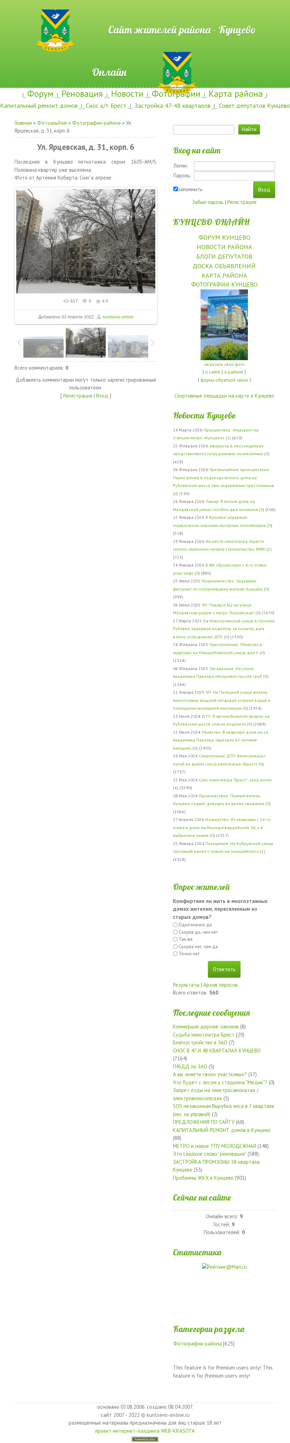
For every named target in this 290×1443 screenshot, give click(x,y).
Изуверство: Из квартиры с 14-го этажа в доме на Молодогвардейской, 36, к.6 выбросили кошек (222, 827)
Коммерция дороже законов (206, 1026)
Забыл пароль (208, 202)
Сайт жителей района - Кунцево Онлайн (145, 13)
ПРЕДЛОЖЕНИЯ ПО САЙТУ (203, 1122)
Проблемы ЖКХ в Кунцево (203, 1177)
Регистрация (77, 395)
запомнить (190, 189)
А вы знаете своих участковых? (210, 1074)
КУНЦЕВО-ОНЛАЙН (211, 222)
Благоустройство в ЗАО (200, 1042)
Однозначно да (195, 925)
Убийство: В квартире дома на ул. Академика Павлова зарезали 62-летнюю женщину (221, 740)
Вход (102, 395)
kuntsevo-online (118, 317)
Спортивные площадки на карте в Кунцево (224, 395)
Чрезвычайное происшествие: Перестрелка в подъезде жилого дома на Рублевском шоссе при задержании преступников (223, 477)
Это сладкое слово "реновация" (209, 1153)
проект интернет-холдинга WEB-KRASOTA (145, 1430)
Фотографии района (96, 122)
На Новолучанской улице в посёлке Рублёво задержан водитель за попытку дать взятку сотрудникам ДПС (224, 628)
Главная (23, 122)
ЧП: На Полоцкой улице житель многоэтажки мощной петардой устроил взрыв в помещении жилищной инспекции (222, 700)
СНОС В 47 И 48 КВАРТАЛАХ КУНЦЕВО (217, 1050)
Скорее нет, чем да (198, 947)
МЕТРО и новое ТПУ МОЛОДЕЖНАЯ (214, 1146)
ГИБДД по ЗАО (190, 1066)
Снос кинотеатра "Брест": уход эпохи (235, 779)
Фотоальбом (52, 122)
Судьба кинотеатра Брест (203, 1034)
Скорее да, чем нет (198, 932)
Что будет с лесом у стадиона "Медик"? (220, 1082)
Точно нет (189, 954)
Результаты (186, 984)
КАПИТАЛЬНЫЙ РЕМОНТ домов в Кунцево (222, 1130)
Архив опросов (220, 984)
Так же (186, 939)
